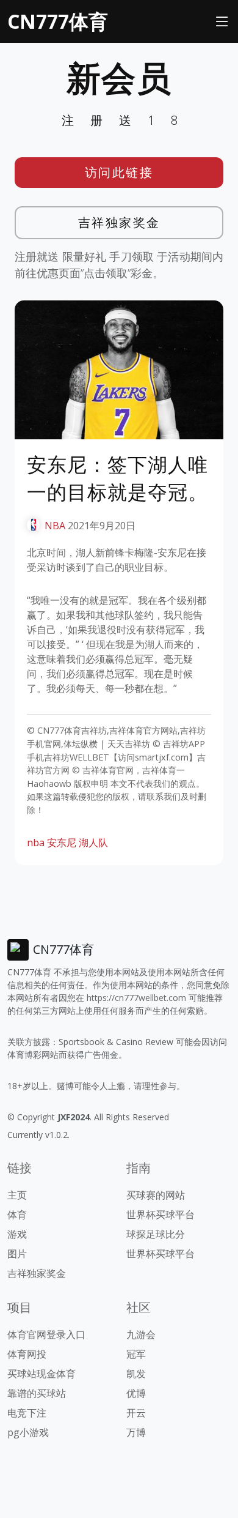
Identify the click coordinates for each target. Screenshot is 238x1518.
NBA (55, 525)
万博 (136, 1432)
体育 (17, 1214)
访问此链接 (119, 172)
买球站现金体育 (41, 1373)
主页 (17, 1195)
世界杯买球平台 (160, 1214)
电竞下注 (26, 1412)
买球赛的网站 (155, 1195)
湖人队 (93, 842)
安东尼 (61, 842)
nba (36, 842)
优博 (136, 1393)
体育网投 (26, 1354)
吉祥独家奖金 (119, 222)
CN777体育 (57, 21)
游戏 (17, 1234)
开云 (136, 1412)
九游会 (141, 1334)
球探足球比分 (155, 1234)
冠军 (136, 1354)
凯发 (136, 1373)
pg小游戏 (28, 1432)
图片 (17, 1253)
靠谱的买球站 (36, 1393)
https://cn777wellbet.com (136, 997)
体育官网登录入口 (46, 1334)
